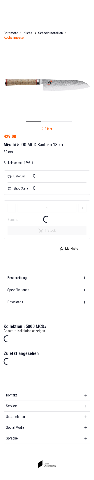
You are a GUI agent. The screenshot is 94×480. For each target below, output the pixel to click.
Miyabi (10, 144)
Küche (28, 33)
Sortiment (11, 33)
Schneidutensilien (50, 33)
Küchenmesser (14, 37)
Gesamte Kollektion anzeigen (24, 331)
